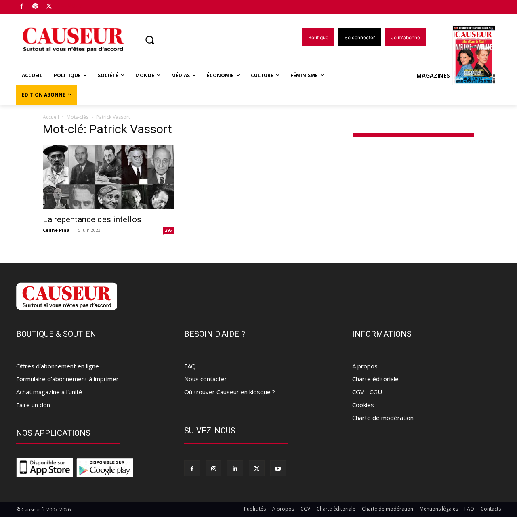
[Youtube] (278, 468)
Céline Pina (56, 230)
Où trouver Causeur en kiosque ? (229, 392)
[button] (149, 40)
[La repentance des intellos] (108, 177)
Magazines (433, 75)
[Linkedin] (235, 468)
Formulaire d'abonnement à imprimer (67, 379)
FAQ (190, 366)
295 (168, 230)
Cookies (363, 405)
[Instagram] (213, 468)
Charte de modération (383, 418)
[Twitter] (49, 7)
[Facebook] (22, 7)
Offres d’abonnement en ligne (57, 366)
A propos (365, 366)
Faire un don (33, 405)
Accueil (51, 116)
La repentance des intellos (92, 219)
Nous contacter (205, 379)
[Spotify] (36, 7)
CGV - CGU (367, 392)
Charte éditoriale (375, 379)
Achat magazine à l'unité (49, 392)
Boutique (69, 5)
